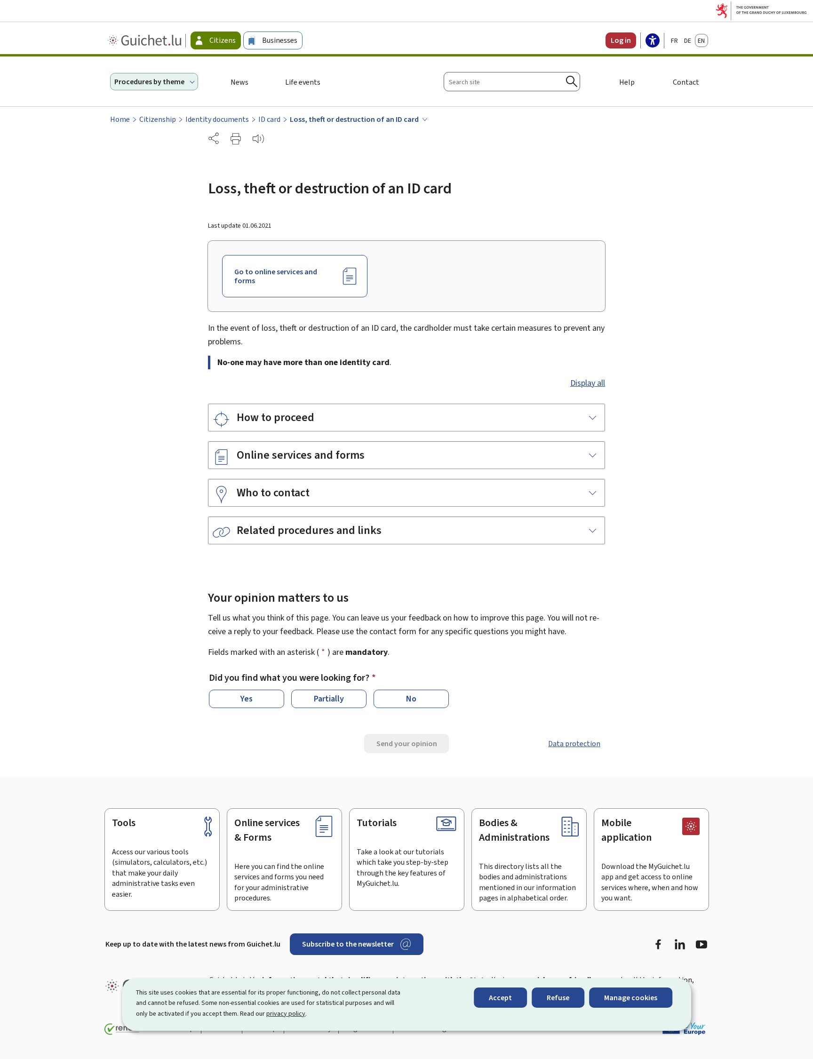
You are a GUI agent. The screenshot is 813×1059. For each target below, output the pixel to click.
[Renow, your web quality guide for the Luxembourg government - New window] (122, 1029)
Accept (500, 998)
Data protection (574, 743)
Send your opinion (406, 743)
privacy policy (285, 1013)
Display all (587, 383)
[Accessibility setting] (653, 41)
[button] (236, 139)
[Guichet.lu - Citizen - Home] (145, 40)
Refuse (558, 998)
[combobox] (512, 81)
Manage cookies (630, 998)
